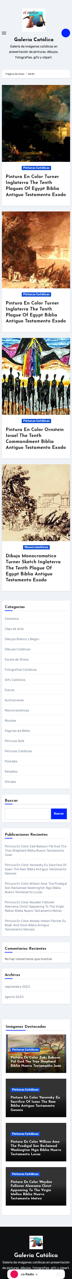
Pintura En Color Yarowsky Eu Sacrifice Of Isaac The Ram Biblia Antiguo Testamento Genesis (36, 869)
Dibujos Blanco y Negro (22, 639)
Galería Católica (34, 39)
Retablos (11, 771)
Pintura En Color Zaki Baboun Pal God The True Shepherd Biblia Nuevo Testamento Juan (35, 851)
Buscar (11, 801)
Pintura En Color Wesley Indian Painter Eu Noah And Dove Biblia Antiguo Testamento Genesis (35, 925)
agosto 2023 (14, 997)
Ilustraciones (14, 700)
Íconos (9, 690)
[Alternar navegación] (4, 33)
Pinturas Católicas (36, 168)
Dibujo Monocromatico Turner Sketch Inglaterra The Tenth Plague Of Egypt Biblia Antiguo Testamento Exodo (33, 568)
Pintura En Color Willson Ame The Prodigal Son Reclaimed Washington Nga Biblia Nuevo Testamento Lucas (36, 888)
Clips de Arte (14, 629)
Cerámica (12, 619)
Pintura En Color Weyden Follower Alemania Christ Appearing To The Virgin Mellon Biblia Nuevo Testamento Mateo (35, 906)
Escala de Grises (17, 659)
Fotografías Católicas (21, 670)
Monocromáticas (36, 547)
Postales (11, 761)
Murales (10, 720)
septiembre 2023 (17, 987)
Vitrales (10, 782)
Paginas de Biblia (17, 731)
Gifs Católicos (15, 680)
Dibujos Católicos (17, 649)
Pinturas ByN (14, 741)
